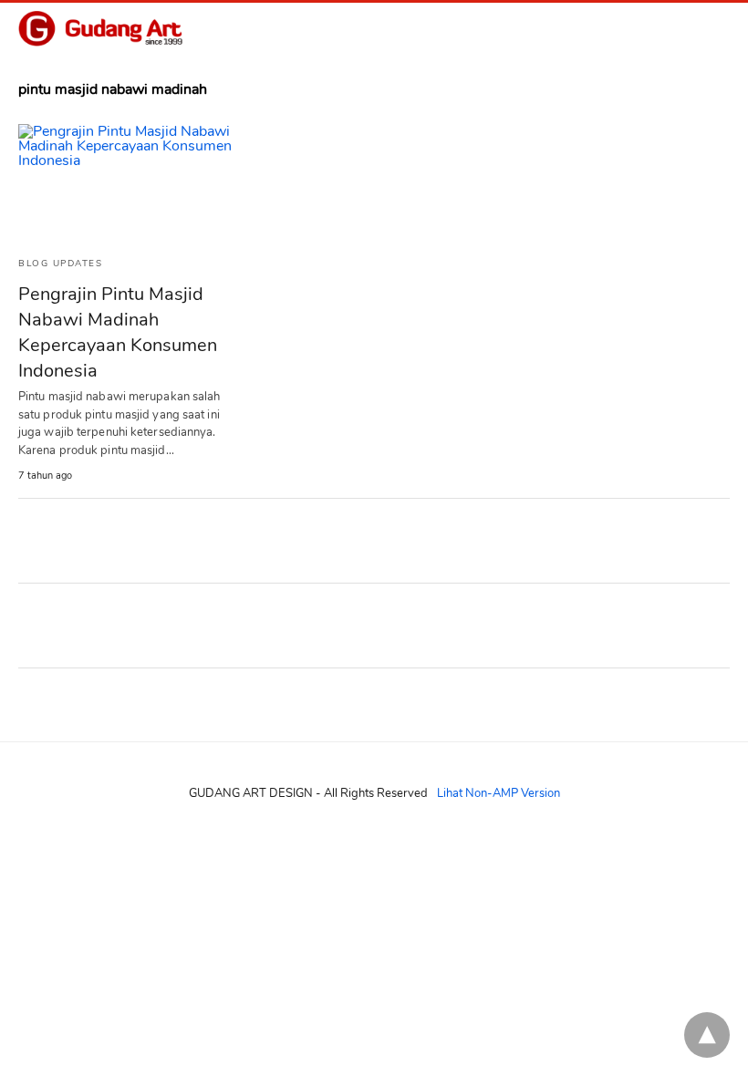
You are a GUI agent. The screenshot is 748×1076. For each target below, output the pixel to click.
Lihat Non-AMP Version (498, 793)
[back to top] (707, 1035)
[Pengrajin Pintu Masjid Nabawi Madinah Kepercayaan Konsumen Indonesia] (127, 183)
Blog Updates (60, 263)
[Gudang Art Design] (100, 29)
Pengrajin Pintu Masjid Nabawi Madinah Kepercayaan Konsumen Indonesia (117, 332)
